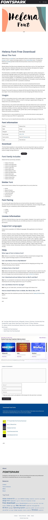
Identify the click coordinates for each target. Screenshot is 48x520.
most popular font (35, 505)
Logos (10, 323)
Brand (13, 321)
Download (24, 153)
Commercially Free (39, 321)
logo (12, 505)
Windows (35, 510)
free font (17, 503)
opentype (11, 507)
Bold (10, 321)
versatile (24, 510)
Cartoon (27, 321)
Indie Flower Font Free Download (12, 331)
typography (20, 510)
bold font (22, 498)
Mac (30, 325)
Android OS (11, 499)
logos (14, 505)
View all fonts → (43, 337)
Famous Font (23, 500)
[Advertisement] (24, 40)
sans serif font (5, 510)
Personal (25, 137)
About (4, 491)
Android (9, 325)
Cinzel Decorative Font (12, 431)
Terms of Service (6, 486)
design (43, 498)
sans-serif (37, 507)
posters (32, 507)
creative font (31, 498)
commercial (31, 274)
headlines (4, 505)
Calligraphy (21, 321)
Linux (27, 325)
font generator (29, 500)
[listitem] (8, 350)
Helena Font (23, 325)
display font (13, 500)
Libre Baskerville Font (12, 435)
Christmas (31, 321)
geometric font (30, 503)
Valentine (36, 323)
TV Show (31, 323)
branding (27, 498)
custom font (37, 498)
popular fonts (28, 507)
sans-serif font (41, 507)
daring (41, 498)
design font (6, 500)
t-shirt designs (11, 510)
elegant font (18, 500)
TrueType (6, 321)
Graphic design (40, 503)
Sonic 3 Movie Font (11, 424)
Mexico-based (35, 325)
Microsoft (22, 505)
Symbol (26, 323)
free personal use (24, 503)
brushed (8, 61)
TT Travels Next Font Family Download (16, 421)
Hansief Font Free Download (11, 329)
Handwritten (5, 323)
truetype (15, 510)
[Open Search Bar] (40, 2)
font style (33, 500)
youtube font (41, 510)
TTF (23, 134)
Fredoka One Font (11, 428)
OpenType (18, 323)
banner (16, 498)
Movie (13, 323)
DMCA (4, 488)
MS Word (39, 293)
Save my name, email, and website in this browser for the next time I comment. (22, 395)
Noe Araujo (5, 327)
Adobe (35, 293)
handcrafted (29, 60)
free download (15, 325)
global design (36, 503)
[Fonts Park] (13, 2)
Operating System (19, 508)
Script (22, 323)
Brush (16, 321)
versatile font (28, 510)
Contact (4, 484)
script (11, 58)
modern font (28, 505)
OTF (20, 134)
